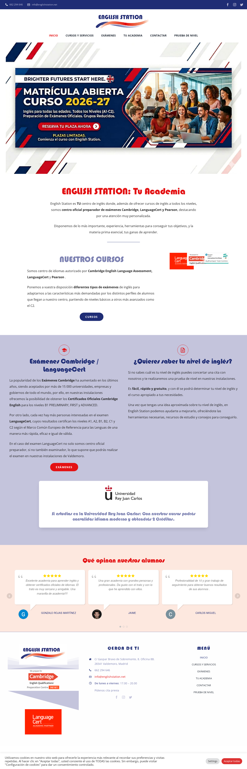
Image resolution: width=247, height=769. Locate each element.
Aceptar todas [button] (232, 761)
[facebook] (227, 4)
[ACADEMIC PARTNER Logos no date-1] (43, 711)
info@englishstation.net (110, 676)
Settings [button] (212, 761)
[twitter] (241, 4)
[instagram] (234, 4)
